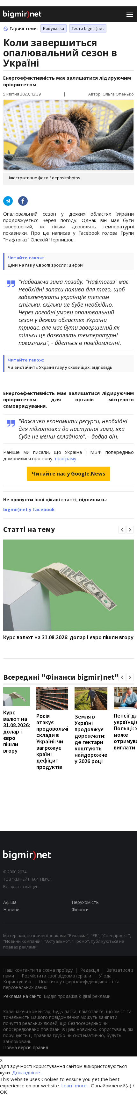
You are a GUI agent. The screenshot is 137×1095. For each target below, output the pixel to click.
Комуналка (53, 28)
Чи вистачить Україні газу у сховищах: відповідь (60, 367)
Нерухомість (85, 902)
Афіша (10, 902)
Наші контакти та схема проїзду (38, 970)
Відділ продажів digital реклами (77, 996)
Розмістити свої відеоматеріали (56, 976)
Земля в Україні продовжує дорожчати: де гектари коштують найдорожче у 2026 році (91, 739)
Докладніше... (27, 1072)
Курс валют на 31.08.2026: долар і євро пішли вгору (68, 637)
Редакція (89, 970)
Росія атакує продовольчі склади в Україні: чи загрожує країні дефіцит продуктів (52, 741)
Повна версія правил (25, 1047)
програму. (66, 458)
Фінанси (80, 909)
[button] (122, 529)
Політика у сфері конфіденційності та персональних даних (61, 984)
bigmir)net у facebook (29, 509)
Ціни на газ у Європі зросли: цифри (45, 265)
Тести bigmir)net (88, 28)
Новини (11, 909)
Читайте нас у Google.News (68, 473)
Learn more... (75, 1085)
